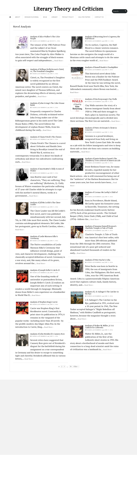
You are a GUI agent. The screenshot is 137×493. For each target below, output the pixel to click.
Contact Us (99, 17)
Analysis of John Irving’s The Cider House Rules (47, 104)
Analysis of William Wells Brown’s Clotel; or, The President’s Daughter (47, 70)
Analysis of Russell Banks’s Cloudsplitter (101, 67)
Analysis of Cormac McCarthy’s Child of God (101, 193)
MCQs (45, 17)
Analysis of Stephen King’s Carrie (43, 302)
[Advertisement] (23, 416)
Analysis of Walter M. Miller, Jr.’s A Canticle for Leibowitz (99, 327)
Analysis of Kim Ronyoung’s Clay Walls (101, 99)
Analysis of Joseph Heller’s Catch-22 (45, 270)
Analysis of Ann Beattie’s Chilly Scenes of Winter (47, 170)
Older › (75, 367)
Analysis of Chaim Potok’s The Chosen (45, 137)
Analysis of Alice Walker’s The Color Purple (45, 38)
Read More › (58, 60)
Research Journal (32, 17)
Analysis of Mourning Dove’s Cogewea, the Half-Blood (102, 38)
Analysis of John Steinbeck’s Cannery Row (47, 334)
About (17, 17)
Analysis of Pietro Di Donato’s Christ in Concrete (101, 129)
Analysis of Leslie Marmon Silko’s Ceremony (44, 237)
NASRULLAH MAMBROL (40, 41)
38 (70, 367)
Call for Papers (84, 17)
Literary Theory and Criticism (68, 9)
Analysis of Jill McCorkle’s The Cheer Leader (45, 203)
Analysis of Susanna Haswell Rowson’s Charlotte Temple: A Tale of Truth (100, 227)
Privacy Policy (68, 17)
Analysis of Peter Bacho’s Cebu (97, 260)
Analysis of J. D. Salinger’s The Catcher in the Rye (102, 293)
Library (54, 17)
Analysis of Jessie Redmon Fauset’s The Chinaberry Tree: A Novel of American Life (102, 159)
